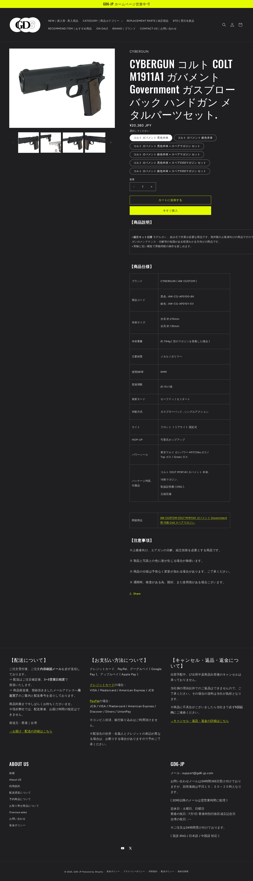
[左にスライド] (13, 142)
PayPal (94, 701)
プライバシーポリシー (134, 871)
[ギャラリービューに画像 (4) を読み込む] (95, 142)
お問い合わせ (17, 818)
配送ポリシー (167, 871)
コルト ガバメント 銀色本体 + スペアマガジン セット (167, 154)
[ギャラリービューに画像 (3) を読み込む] (73, 142)
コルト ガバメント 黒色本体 (151, 137)
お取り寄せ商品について (24, 805)
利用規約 (14, 786)
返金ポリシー (17, 825)
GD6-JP (77, 872)
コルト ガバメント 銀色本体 (195, 137)
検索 (12, 773)
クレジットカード (102, 685)
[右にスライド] (111, 142)
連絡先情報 (183, 871)
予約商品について (20, 799)
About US (15, 779)
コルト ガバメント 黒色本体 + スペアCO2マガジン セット (170, 162)
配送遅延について (20, 792)
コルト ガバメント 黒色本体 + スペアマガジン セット (167, 146)
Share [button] (137, 593)
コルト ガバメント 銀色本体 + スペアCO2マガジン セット (170, 171)
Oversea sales (18, 812)
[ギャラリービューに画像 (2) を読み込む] (51, 142)
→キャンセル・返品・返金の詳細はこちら (200, 721)
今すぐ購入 (170, 210)
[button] (102, 21)
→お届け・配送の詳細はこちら (30, 731)
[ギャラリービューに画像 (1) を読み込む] (28, 142)
